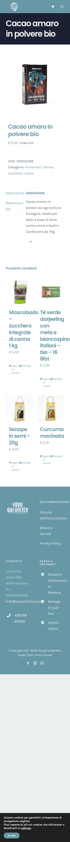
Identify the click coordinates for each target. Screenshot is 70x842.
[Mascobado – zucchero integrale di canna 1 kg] (19, 291)
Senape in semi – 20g (19, 436)
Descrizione (13, 193)
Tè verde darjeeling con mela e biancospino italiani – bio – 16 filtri (55, 335)
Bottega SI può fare (54, 607)
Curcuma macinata (52, 433)
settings (26, 828)
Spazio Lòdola (53, 625)
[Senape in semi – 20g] (19, 408)
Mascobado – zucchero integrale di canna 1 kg (23, 329)
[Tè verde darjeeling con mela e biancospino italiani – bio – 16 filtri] (50, 291)
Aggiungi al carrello (15, 369)
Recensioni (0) (13, 206)
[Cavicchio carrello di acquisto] (52, 6)
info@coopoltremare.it (24, 601)
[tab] (13, 193)
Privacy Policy (50, 543)
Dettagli (26, 365)
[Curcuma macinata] (50, 408)
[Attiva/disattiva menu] (62, 6)
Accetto (12, 835)
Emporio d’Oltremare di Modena (56, 583)
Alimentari (33, 167)
